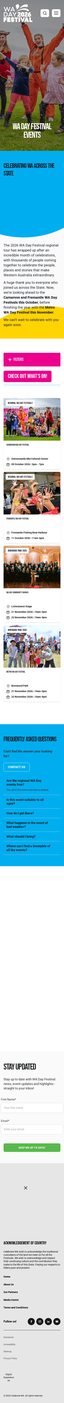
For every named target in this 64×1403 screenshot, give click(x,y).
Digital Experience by (9, 1377)
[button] (56, 13)
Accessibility (9, 1344)
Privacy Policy (10, 1358)
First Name (8, 1099)
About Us (9, 1284)
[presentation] (32, 901)
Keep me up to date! (32, 1147)
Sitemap (8, 1351)
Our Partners (11, 1292)
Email (5, 1121)
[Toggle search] (45, 13)
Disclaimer (9, 1337)
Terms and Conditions (16, 1307)
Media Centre (11, 1299)
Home (7, 1276)
